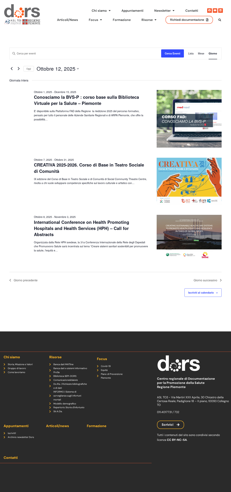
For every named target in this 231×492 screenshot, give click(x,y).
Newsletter (162, 11)
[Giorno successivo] (18, 69)
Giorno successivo (205, 280)
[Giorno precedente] (11, 69)
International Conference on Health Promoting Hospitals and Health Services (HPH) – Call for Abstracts (81, 228)
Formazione (122, 20)
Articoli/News (67, 20)
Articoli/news (57, 426)
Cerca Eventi (172, 53)
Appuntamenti (132, 11)
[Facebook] (209, 10)
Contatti (191, 11)
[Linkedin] (220, 10)
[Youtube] (215, 10)
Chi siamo (99, 11)
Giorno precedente (26, 280)
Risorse (147, 20)
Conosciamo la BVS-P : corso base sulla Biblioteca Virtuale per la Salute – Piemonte (86, 100)
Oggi (28, 68)
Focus (93, 20)
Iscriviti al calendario (201, 292)
